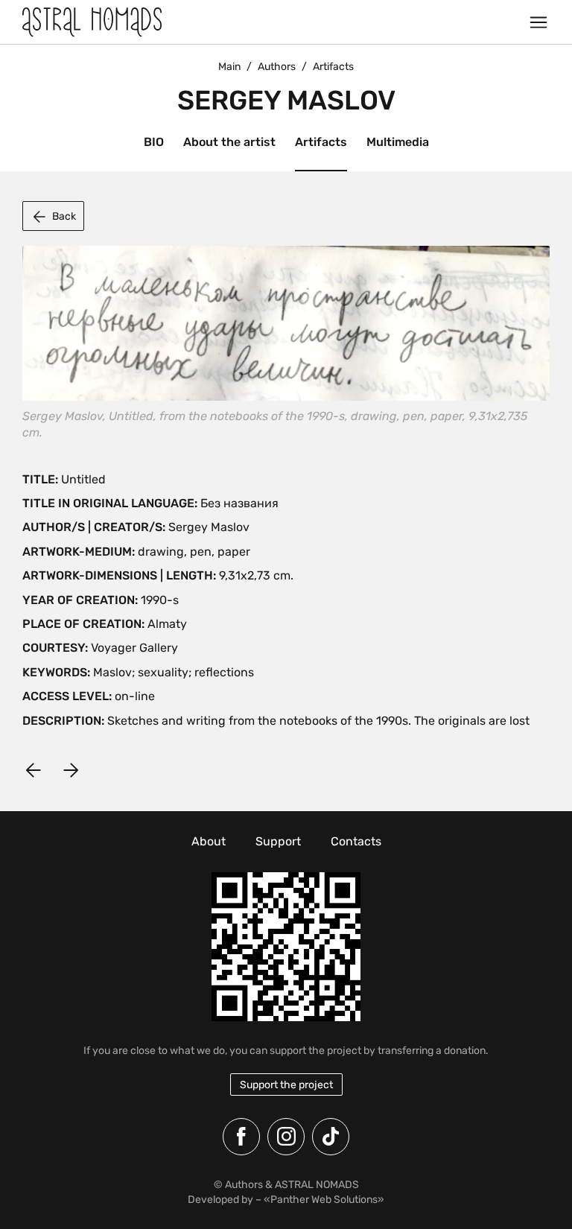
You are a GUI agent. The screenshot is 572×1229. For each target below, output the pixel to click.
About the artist (229, 142)
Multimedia (397, 142)
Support (278, 841)
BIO (154, 142)
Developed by (220, 1199)
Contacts (356, 841)
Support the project (286, 1085)
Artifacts (321, 142)
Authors (277, 66)
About (208, 841)
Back (64, 216)
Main (229, 66)
